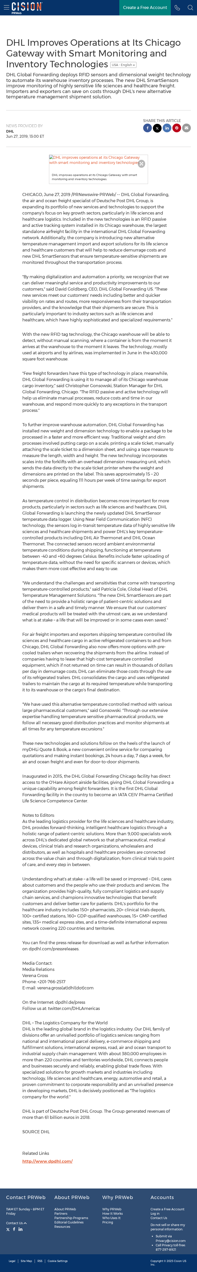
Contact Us (15, 1223)
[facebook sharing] (147, 129)
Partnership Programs (71, 1218)
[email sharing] (186, 129)
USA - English (122, 65)
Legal (12, 1261)
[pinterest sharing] (176, 129)
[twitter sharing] (157, 129)
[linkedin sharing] (167, 129)
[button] (190, 7)
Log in (155, 1213)
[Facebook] (14, 1229)
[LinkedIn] (20, 1229)
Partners (60, 1213)
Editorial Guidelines (69, 1222)
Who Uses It (111, 1218)
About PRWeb (65, 1209)
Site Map (26, 1261)
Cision (178, 1261)
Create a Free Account (167, 1209)
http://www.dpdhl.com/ (47, 1161)
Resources (62, 1227)
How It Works (112, 1213)
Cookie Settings (58, 1261)
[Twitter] (8, 1229)
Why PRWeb (111, 1209)
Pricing (107, 1222)
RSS (39, 1261)
